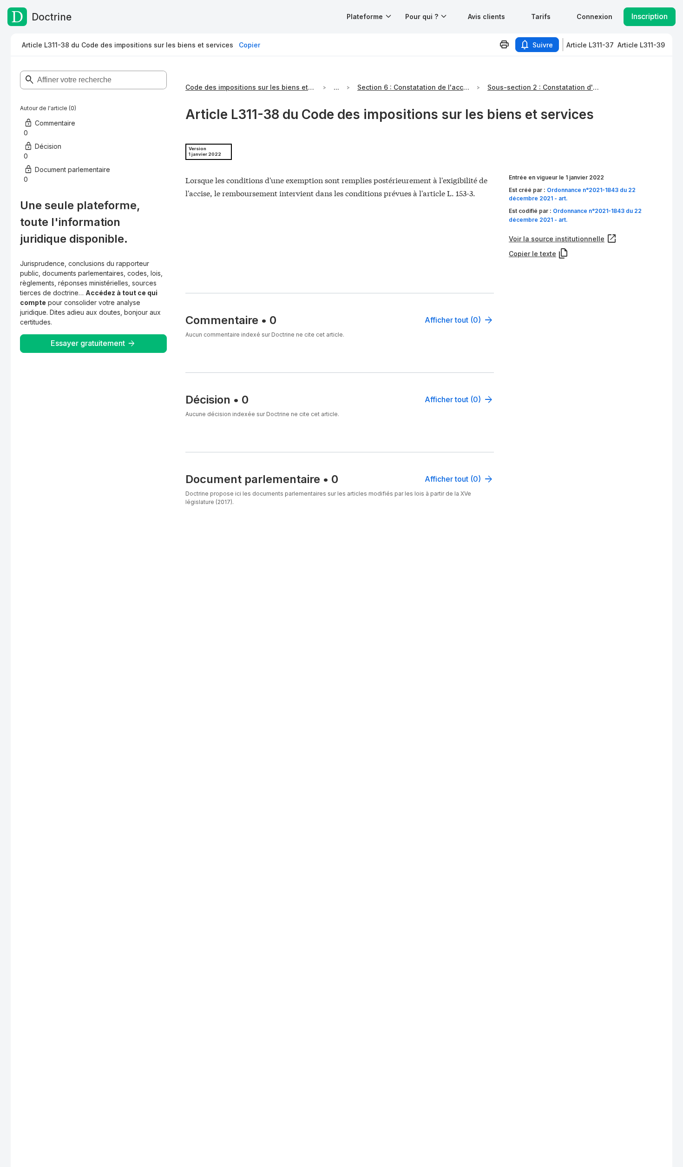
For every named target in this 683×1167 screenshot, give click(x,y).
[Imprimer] (504, 44)
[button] (486, 16)
